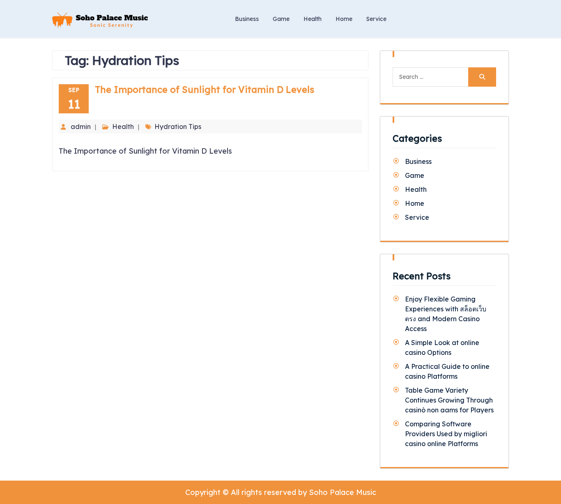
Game (281, 19)
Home (344, 19)
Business (247, 19)
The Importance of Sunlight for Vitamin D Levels (204, 89)
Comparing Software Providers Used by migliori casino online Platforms (446, 434)
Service (376, 19)
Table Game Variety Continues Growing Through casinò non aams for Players (449, 400)
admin (81, 126)
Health (312, 19)
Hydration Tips (177, 126)
